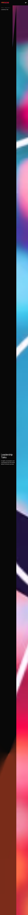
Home (2, 7)
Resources (7, 7)
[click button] (26, 3)
